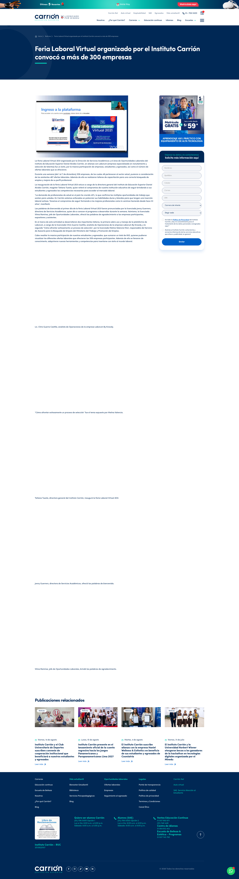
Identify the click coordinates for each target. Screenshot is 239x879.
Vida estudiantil (173, 13)
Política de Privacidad (181, 220)
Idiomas (169, 20)
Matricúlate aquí (188, 4)
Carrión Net (113, 13)
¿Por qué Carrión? (117, 20)
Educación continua (153, 20)
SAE (150, 13)
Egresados (159, 13)
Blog (179, 20)
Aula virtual (125, 13)
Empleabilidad (139, 13)
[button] (134, 20)
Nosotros (101, 20)
